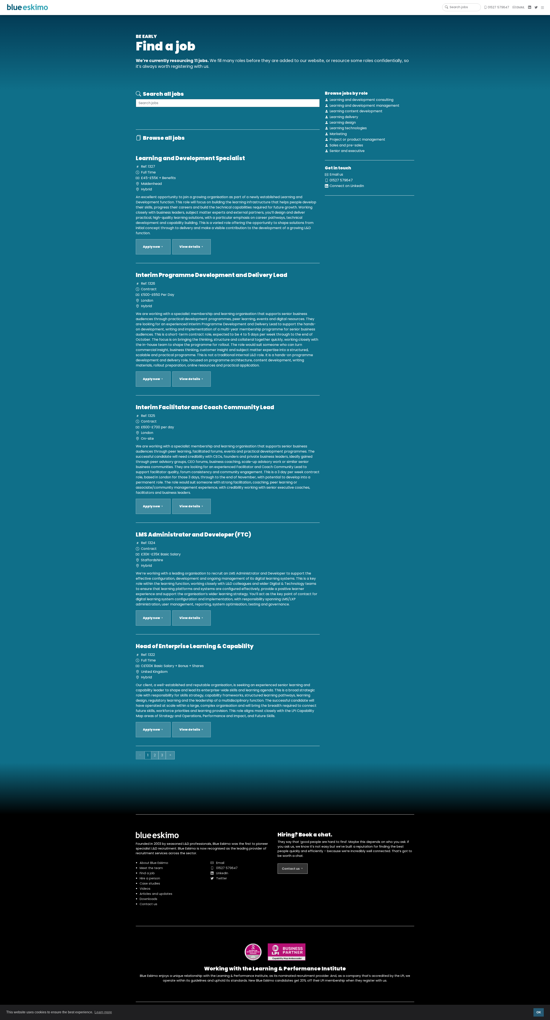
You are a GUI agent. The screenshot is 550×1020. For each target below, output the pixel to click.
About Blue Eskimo (154, 863)
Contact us (148, 904)
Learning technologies (348, 128)
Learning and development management (364, 105)
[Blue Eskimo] (27, 7)
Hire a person (150, 878)
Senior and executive (347, 150)
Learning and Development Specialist (190, 158)
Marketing (338, 133)
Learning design (343, 122)
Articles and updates (156, 894)
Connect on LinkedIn (347, 185)
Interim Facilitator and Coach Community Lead (205, 407)
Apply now (151, 247)
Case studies (150, 883)
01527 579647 (498, 7)
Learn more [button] (103, 1012)
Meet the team (151, 868)
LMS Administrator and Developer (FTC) (193, 534)
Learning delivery (344, 116)
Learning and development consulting (361, 99)
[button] (543, 7)
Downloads (148, 899)
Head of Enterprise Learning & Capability (195, 646)
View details (190, 247)
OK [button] (538, 1012)
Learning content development (356, 111)
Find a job (147, 873)
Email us (336, 174)
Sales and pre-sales (346, 145)
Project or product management (357, 139)
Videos (145, 888)
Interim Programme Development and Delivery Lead (211, 275)
